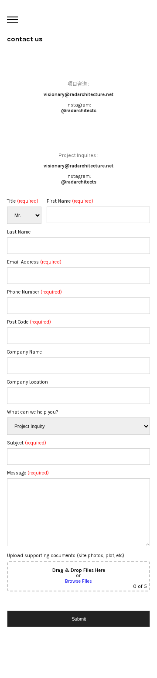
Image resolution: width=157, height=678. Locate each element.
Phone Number (34, 292)
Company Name (24, 352)
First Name (70, 201)
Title (22, 201)
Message (28, 473)
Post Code (29, 322)
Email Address (34, 262)
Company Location (27, 382)
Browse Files (78, 581)
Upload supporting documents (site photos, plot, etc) (77, 571)
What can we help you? (32, 412)
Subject (26, 443)
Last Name (19, 232)
